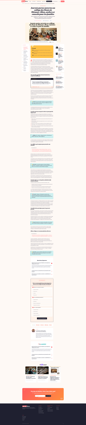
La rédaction (57, 409)
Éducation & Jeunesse (49, 1)
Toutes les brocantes (49, 407)
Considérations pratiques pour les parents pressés (25, 62)
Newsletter (62, 1)
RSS (63, 423)
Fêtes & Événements (55, 1)
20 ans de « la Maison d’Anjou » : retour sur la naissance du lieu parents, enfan (41, 150)
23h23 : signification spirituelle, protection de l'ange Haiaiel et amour (60, 56)
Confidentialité (24, 417)
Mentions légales (24, 416)
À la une (30, 1)
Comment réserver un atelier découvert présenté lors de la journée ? (41, 271)
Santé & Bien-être (39, 1)
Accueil (23, 3)
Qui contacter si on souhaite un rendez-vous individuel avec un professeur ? (41, 274)
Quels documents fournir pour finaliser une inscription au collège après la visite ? (41, 263)
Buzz (25, 1)
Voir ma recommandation (42, 318)
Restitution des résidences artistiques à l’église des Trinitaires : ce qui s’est (41, 149)
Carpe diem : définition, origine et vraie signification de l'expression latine (59, 78)
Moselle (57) (48, 408)
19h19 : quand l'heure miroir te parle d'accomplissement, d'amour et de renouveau (61, 69)
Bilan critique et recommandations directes (26, 65)
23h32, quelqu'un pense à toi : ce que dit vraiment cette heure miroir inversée (60, 62)
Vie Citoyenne (34, 1)
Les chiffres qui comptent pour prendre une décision (26, 55)
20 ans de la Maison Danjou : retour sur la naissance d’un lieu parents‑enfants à (41, 151)
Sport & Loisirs (43, 1)
